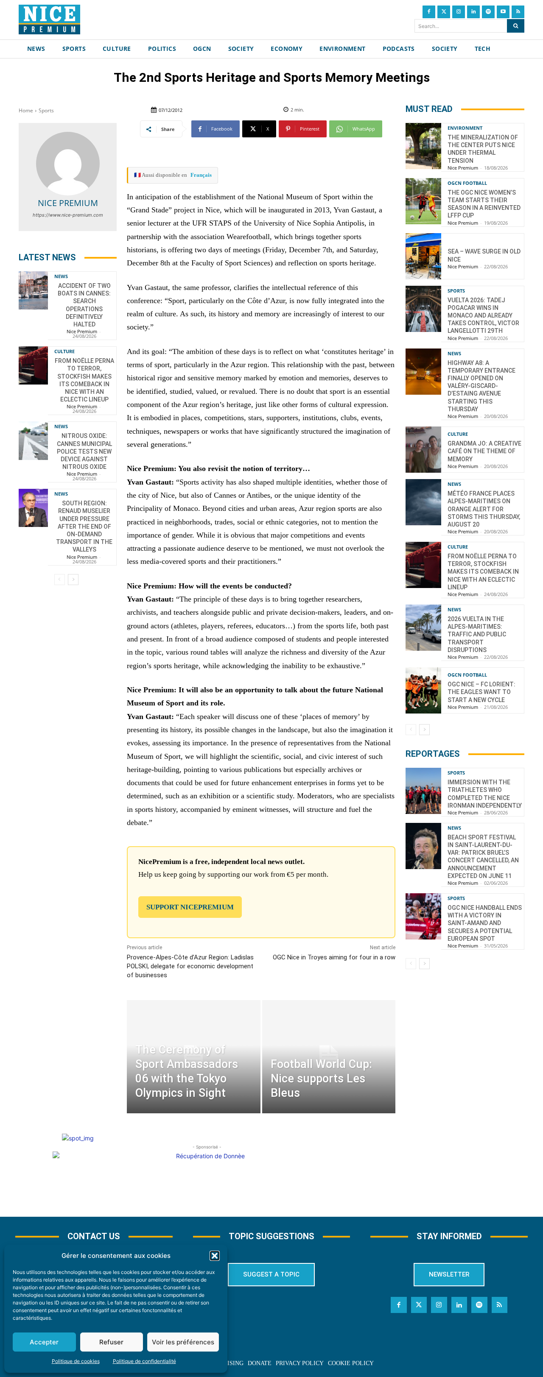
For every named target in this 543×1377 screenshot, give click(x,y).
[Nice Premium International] (49, 19)
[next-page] (73, 579)
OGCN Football (467, 183)
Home (26, 110)
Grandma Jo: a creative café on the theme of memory (484, 451)
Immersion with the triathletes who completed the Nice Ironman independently (485, 794)
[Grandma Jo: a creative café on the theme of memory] (423, 449)
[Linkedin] (473, 12)
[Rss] (518, 12)
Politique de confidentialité (144, 1361)
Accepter (44, 1342)
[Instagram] (458, 12)
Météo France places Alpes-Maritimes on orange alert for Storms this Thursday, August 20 (484, 509)
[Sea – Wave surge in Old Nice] (423, 256)
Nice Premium (68, 202)
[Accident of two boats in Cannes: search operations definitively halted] (33, 290)
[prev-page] (59, 579)
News (61, 276)
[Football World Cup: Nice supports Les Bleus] (328, 1056)
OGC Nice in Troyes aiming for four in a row (334, 957)
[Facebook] (429, 12)
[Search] (515, 26)
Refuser (111, 1342)
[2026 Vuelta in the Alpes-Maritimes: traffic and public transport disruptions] (423, 628)
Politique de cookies (76, 1361)
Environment (465, 127)
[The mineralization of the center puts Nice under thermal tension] (423, 146)
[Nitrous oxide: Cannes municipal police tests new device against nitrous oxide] (33, 440)
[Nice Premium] (68, 163)
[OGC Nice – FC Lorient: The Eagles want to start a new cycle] (423, 690)
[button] (214, 1256)
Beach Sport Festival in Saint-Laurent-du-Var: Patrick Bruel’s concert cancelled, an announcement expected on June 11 (483, 856)
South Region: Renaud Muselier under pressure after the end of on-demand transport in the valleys (84, 526)
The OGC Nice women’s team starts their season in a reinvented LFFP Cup (484, 204)
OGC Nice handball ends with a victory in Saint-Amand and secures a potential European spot (485, 923)
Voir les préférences (183, 1342)
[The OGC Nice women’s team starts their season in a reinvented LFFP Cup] (423, 201)
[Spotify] (488, 12)
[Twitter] (443, 12)
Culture (64, 351)
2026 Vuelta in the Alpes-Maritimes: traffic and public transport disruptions (477, 634)
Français (201, 175)
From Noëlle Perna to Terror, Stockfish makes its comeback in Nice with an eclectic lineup (483, 572)
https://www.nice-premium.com (68, 215)
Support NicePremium (190, 907)
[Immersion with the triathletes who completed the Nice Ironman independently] (423, 791)
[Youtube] (503, 12)
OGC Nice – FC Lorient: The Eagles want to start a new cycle (481, 692)
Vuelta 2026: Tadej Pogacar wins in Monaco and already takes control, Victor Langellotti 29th (483, 315)
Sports (46, 110)
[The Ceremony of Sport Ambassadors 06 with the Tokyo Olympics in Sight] (193, 1056)
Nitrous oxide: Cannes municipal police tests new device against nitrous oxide (84, 451)
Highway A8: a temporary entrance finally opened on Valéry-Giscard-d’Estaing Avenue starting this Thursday (481, 386)
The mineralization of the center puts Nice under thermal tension (483, 149)
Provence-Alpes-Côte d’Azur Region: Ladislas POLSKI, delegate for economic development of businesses (190, 966)
